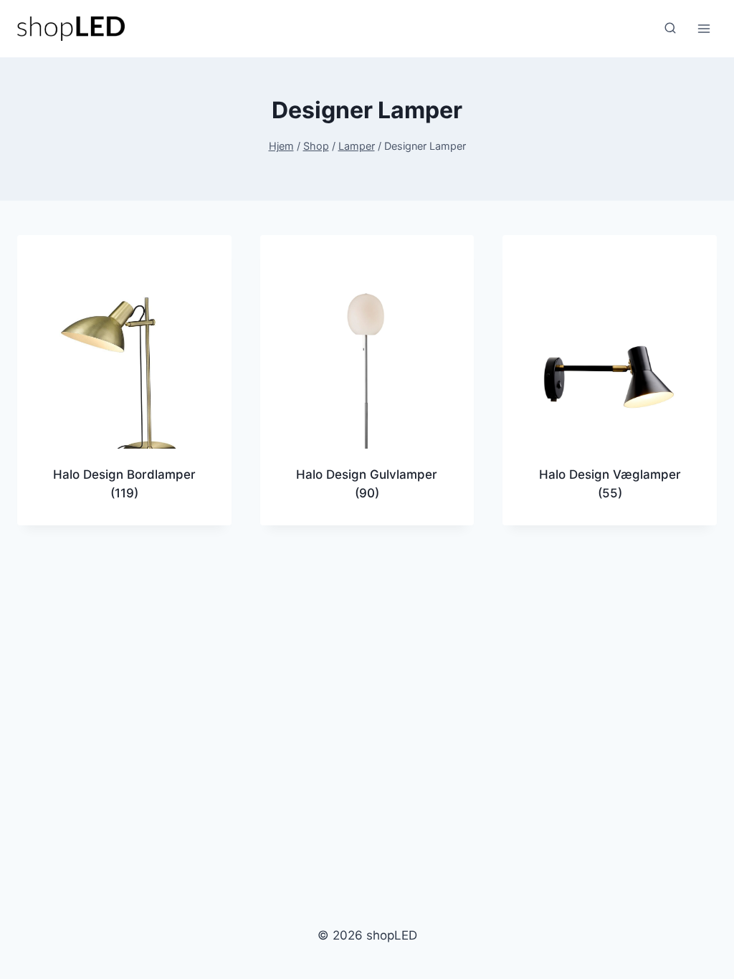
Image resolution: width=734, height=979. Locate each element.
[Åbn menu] (703, 28)
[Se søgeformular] (670, 29)
